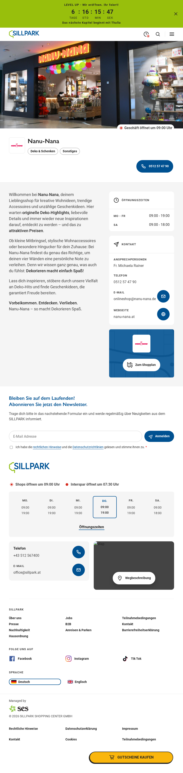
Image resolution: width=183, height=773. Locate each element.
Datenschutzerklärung (81, 728)
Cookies (71, 739)
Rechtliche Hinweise (23, 728)
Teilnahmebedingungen (139, 739)
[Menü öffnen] (171, 34)
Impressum (130, 728)
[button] (141, 365)
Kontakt (14, 739)
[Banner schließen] (176, 13)
